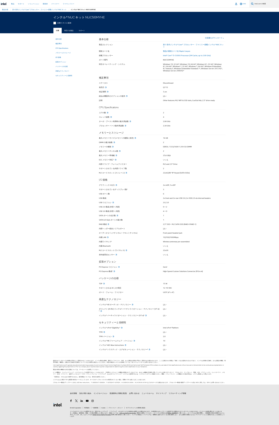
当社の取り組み (85, 393)
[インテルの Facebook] (71, 401)
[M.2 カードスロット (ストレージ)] (126, 173)
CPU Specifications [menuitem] (61, 48)
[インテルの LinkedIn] (82, 401)
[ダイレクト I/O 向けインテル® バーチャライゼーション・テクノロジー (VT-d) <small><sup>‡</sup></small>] (101, 311)
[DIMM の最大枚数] (114, 142)
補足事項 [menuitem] (58, 44)
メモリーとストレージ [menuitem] (63, 53)
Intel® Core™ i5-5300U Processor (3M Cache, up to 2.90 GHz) (187, 55)
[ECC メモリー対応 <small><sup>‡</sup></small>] (115, 160)
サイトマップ (161, 393)
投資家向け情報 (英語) (118, 393)
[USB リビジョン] (113, 202)
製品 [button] (12, 4)
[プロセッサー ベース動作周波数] (125, 126)
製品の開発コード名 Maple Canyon (176, 51)
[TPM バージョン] (113, 336)
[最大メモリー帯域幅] (116, 155)
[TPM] (104, 332)
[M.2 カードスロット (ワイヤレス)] (126, 250)
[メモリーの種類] (113, 147)
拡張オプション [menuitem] (60, 62)
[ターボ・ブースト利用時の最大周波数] (130, 121)
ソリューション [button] (33, 4)
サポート (82, 31)
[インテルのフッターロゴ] (57, 405)
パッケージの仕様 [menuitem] (61, 66)
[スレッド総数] (111, 117)
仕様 (57, 30)
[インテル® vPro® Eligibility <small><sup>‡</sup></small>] (122, 328)
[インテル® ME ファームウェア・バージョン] (134, 341)
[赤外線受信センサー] (116, 255)
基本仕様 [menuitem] (58, 39)
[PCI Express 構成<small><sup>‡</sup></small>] (114, 271)
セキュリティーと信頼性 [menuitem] (63, 76)
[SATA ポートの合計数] (117, 215)
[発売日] (106, 87)
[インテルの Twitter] (76, 401)
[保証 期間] (107, 92)
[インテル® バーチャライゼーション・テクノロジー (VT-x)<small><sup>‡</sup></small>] (146, 315)
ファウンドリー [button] (68, 4)
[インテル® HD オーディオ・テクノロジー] (132, 305)
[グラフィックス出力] (116, 185)
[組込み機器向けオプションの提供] (127, 96)
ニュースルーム (148, 393)
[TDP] (104, 284)
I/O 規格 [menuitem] (58, 57)
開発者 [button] (45, 4)
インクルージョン (100, 393)
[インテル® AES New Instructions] (125, 345)
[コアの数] (107, 113)
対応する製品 (68, 31)
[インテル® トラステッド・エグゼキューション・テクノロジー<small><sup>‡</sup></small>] (149, 349)
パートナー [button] (55, 4)
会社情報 (73, 393)
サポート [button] (21, 4)
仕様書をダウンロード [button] (213, 38)
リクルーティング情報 (177, 393)
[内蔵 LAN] (108, 237)
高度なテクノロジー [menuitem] (62, 71)
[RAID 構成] (108, 224)
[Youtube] (87, 401)
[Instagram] (92, 401)
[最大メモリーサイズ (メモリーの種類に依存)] (135, 138)
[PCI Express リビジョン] (119, 267)
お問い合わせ (134, 393)
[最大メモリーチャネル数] (120, 151)
